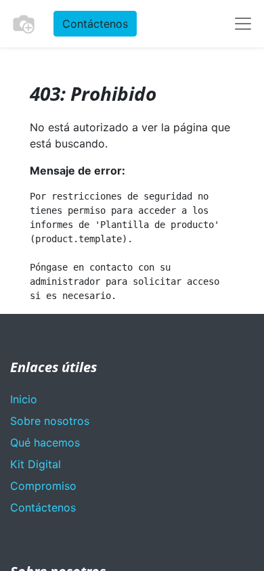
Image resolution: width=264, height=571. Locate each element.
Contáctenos (95, 23)
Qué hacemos (45, 442)
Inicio (23, 399)
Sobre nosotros (49, 421)
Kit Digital (35, 464)
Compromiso (43, 486)
